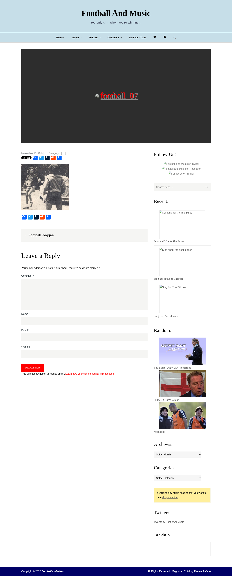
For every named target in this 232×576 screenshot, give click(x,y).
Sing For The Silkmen (166, 316)
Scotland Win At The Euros (169, 241)
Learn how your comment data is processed (89, 373)
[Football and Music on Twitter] (155, 37)
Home (59, 37)
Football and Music (116, 13)
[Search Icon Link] (174, 38)
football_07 (119, 95)
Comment (27, 275)
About (75, 37)
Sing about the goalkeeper (168, 278)
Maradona (159, 432)
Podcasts (93, 37)
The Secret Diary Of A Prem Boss (172, 367)
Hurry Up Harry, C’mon (166, 400)
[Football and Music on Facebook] (165, 37)
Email (25, 330)
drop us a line (170, 497)
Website (25, 346)
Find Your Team (137, 37)
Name (25, 314)
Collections (113, 37)
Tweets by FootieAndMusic (169, 522)
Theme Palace (202, 571)
